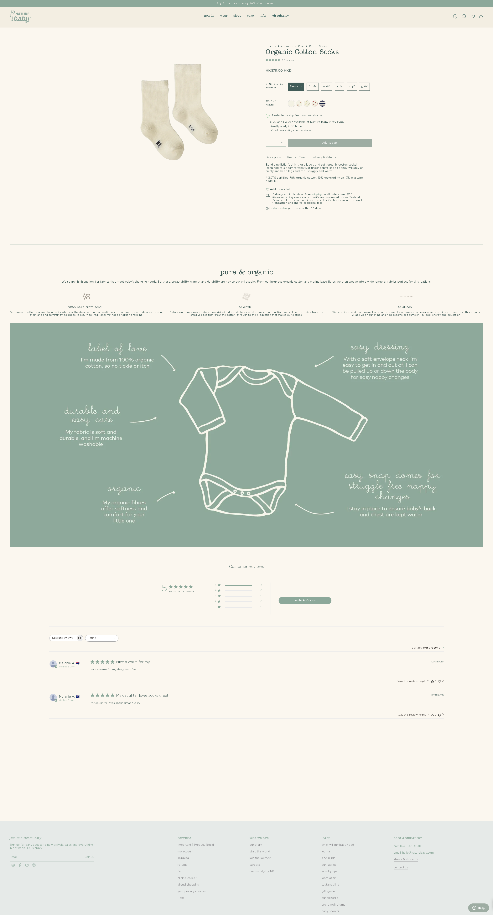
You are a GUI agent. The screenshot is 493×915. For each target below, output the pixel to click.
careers (255, 865)
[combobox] (101, 638)
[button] (209, 16)
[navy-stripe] (322, 103)
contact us (401, 867)
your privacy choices (192, 891)
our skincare (330, 898)
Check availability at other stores (291, 130)
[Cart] (481, 16)
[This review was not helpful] (439, 681)
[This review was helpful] (432, 681)
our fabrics (329, 865)
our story (256, 845)
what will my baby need (338, 845)
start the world (260, 851)
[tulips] (307, 103)
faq (180, 871)
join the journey (260, 858)
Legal (181, 898)
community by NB (262, 871)
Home (269, 46)
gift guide (328, 891)
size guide (329, 858)
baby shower (330, 911)
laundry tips (329, 871)
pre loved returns (333, 904)
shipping (183, 858)
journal (326, 851)
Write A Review (305, 600)
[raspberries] (315, 103)
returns (182, 865)
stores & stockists (406, 859)
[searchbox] (62, 638)
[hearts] (299, 103)
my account (186, 851)
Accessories (285, 46)
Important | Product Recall (196, 845)
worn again (329, 878)
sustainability (330, 884)
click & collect (187, 878)
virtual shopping (188, 884)
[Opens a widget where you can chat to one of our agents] (478, 908)
